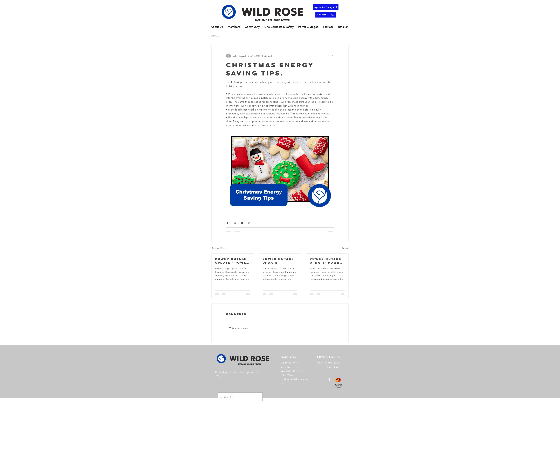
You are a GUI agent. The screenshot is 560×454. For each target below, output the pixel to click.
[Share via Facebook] (227, 222)
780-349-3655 (287, 377)
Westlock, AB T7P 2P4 (292, 373)
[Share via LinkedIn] (241, 222)
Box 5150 (285, 369)
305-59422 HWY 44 (290, 365)
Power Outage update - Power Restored (232, 260)
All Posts (215, 35)
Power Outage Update (278, 260)
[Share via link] (248, 222)
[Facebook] (329, 382)
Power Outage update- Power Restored (326, 260)
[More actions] (332, 56)
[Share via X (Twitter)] (234, 222)
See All (345, 248)
